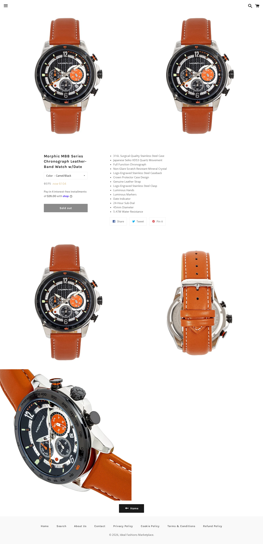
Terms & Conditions (181, 526)
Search (61, 526)
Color (49, 175)
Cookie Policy (150, 526)
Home (45, 526)
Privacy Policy (123, 526)
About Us (80, 526)
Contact (99, 526)
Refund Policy (212, 526)
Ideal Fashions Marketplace (136, 534)
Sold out (66, 208)
